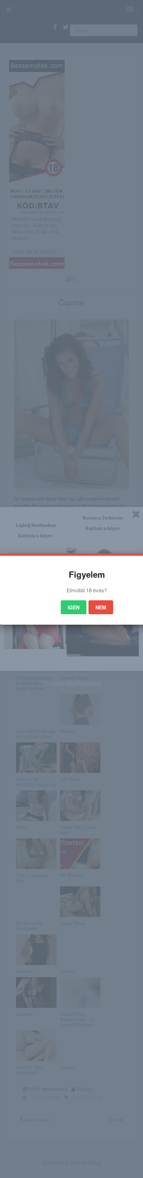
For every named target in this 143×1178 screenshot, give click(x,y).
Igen (73, 607)
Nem (100, 607)
